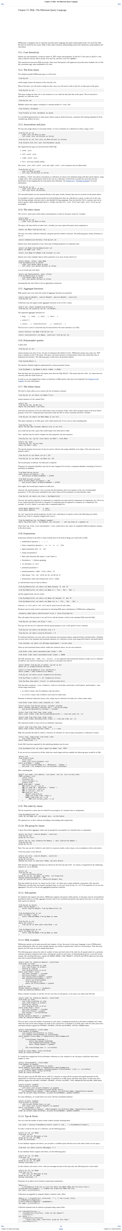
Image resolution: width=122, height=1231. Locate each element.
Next (119, 4)
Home (61, 1229)
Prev (2, 4)
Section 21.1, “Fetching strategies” (78, 181)
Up (61, 1226)
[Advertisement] (61, 26)
